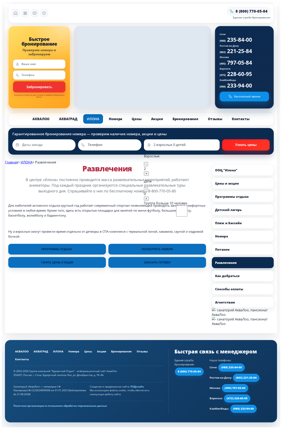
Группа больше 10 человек (165, 203)
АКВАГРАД (68, 119)
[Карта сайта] (25, 13)
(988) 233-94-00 (243, 408)
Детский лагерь (228, 210)
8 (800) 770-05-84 (189, 371)
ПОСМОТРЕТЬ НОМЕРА (157, 249)
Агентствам (225, 302)
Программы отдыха (232, 196)
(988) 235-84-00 (231, 367)
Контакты (241, 119)
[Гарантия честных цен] (44, 13)
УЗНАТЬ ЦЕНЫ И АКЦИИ (57, 262)
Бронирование (185, 119)
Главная (11, 162)
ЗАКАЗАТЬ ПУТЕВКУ (157, 262)
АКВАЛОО (41, 119)
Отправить (246, 145)
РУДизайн (137, 386)
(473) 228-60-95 (237, 398)
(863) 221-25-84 (246, 377)
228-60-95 (236, 74)
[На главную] (16, 13)
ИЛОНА (93, 119)
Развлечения (226, 263)
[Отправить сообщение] (35, 13)
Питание (222, 249)
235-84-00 (236, 39)
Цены (136, 119)
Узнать (39, 86)
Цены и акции (227, 183)
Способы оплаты (229, 289)
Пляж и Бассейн (228, 223)
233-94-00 (236, 85)
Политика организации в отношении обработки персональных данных (60, 406)
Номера (115, 119)
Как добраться (227, 276)
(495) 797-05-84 (235, 388)
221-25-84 (236, 51)
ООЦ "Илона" (226, 170)
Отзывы (215, 119)
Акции (157, 119)
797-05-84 (236, 62)
